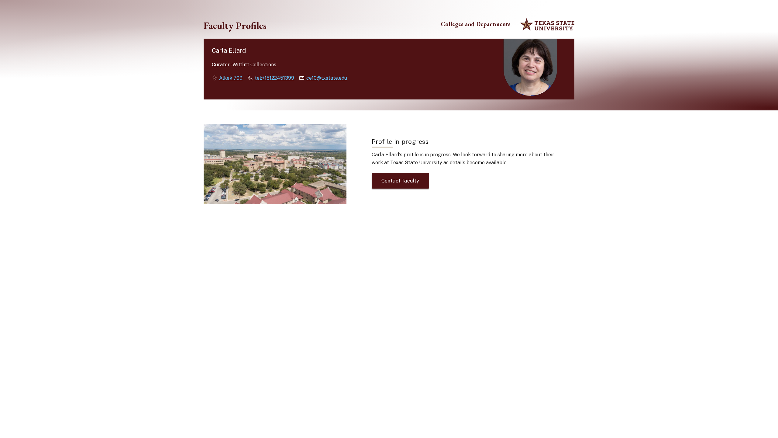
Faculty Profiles (235, 25)
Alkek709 (231, 78)
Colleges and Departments (476, 24)
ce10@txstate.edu (326, 78)
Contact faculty (400, 181)
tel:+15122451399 (274, 78)
